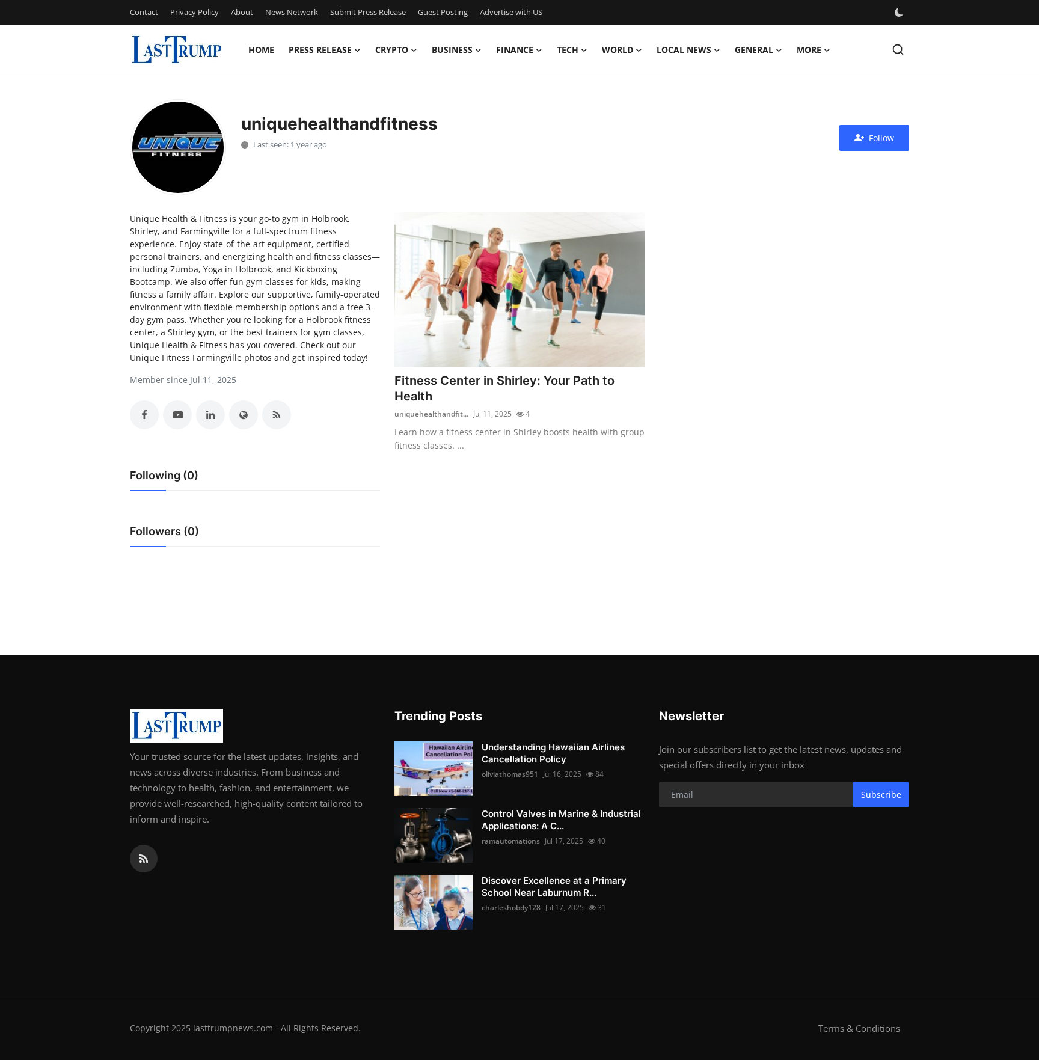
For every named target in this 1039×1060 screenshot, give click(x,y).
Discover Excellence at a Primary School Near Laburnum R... (554, 886)
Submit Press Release (368, 12)
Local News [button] (684, 49)
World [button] (617, 49)
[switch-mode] (900, 12)
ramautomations (511, 841)
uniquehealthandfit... (431, 414)
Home (261, 49)
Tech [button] (567, 49)
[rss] (144, 858)
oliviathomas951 (510, 774)
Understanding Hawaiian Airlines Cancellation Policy (553, 753)
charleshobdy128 (511, 907)
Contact (144, 12)
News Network (291, 12)
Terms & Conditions (859, 1028)
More (809, 49)
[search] (898, 49)
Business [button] (452, 49)
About (242, 12)
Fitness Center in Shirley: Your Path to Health (504, 388)
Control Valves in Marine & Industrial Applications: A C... (561, 820)
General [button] (754, 49)
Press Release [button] (320, 49)
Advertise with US (511, 12)
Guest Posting (443, 12)
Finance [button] (514, 49)
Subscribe (881, 794)
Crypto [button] (391, 49)
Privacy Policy (194, 12)
